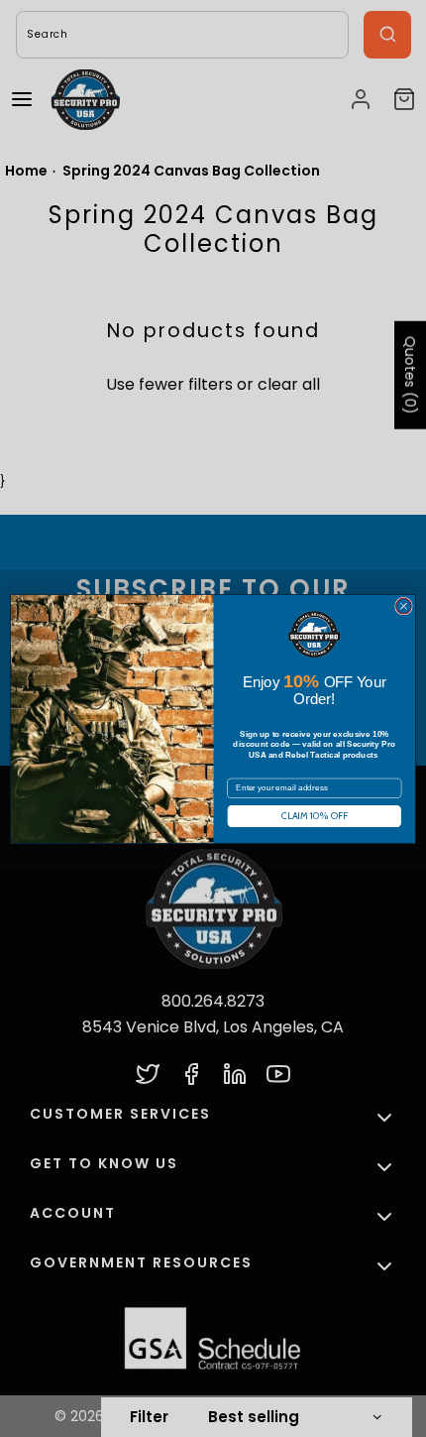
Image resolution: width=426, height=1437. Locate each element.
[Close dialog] (404, 606)
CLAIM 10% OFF (314, 816)
